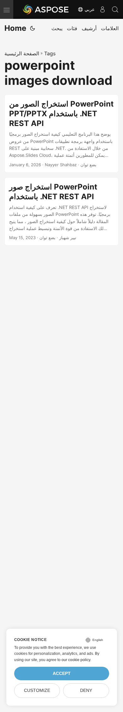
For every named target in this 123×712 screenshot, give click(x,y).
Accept (62, 673)
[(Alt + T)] (32, 28)
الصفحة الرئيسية (21, 53)
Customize (37, 690)
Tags (50, 53)
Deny (86, 690)
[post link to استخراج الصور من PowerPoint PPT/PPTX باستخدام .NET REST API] (61, 134)
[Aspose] (46, 9)
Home (15, 28)
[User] (102, 9)
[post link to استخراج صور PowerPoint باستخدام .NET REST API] (61, 212)
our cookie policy (76, 660)
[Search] (115, 9)
